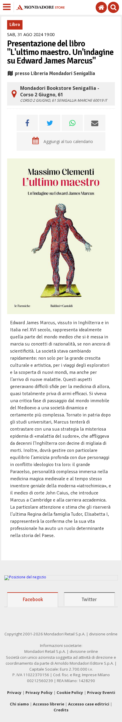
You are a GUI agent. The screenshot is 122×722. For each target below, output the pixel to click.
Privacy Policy (39, 692)
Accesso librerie (48, 704)
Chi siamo (19, 704)
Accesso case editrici (88, 704)
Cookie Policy (70, 692)
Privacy (14, 692)
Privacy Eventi (101, 692)
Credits (61, 710)
